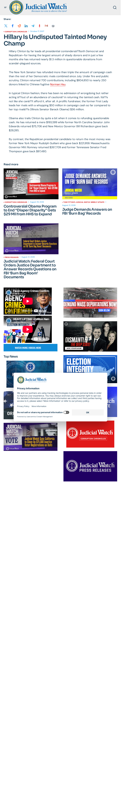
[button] (5, 7)
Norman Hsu (57, 84)
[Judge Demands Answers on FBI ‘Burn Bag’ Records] (89, 183)
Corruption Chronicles (16, 32)
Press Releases (12, 257)
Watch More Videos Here (28, 347)
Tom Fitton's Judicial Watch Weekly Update (83, 202)
